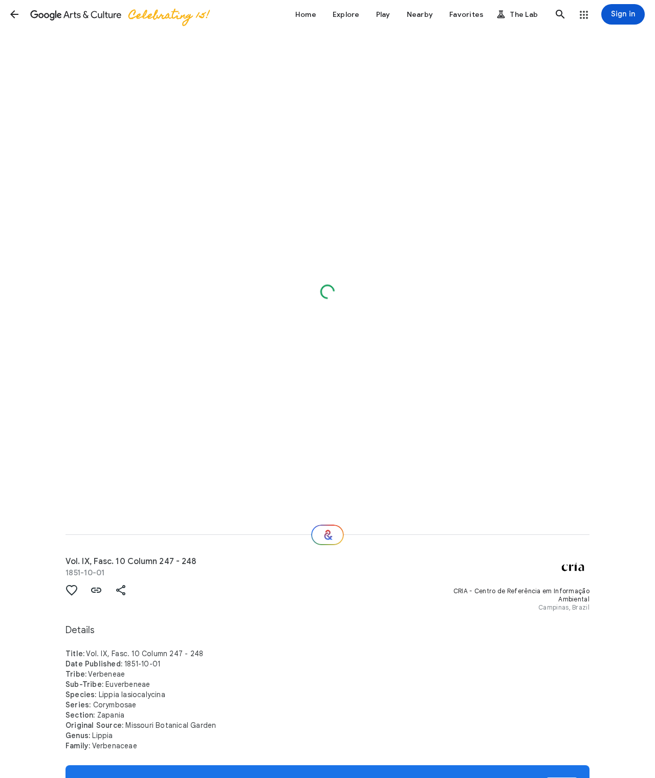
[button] (14, 14)
